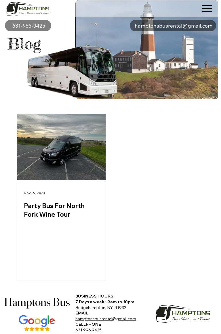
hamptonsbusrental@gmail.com (105, 318)
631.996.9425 (88, 330)
